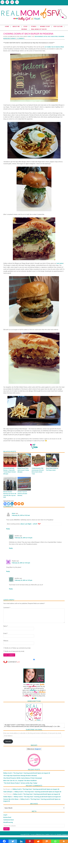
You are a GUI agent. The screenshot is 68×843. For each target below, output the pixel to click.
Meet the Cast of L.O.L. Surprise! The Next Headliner (20, 780)
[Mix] (18, 503)
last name (60, 263)
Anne (13, 513)
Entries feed (7, 817)
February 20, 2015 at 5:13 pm (23, 537)
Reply (8, 529)
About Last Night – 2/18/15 (28, 524)
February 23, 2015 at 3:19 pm (23, 580)
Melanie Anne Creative (43, 834)
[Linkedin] (12, 503)
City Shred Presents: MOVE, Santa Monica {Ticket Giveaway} (22, 778)
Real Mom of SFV (34, 8)
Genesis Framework (62, 834)
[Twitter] (8, 503)
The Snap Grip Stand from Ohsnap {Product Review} (20, 775)
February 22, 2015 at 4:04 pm (21, 563)
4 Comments (20, 38)
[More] (22, 503)
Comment (6, 607)
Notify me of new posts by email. (14, 651)
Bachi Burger (39, 36)
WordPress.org (8, 822)
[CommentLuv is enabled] (11, 662)
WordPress (60, 836)
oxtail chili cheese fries (50, 36)
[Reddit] (15, 503)
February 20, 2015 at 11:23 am (21, 515)
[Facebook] (5, 503)
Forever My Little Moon (10, 799)
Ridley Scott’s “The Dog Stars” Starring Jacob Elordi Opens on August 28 (26, 773)
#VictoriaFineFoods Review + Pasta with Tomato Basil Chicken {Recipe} (9, 471)
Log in (5, 815)
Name (5, 626)
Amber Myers (7, 796)
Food (29, 36)
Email (5, 633)
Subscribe (8, 741)
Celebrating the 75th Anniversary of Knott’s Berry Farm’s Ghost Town (38, 471)
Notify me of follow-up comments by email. (18, 648)
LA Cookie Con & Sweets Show (54, 47)
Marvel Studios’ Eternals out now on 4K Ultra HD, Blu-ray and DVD (9, 494)
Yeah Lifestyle (7, 791)
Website (5, 640)
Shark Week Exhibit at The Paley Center (52, 469)
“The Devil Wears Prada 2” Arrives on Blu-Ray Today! (20, 783)
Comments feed (8, 820)
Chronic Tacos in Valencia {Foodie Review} (22, 493)
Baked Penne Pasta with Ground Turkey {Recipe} (23, 470)
